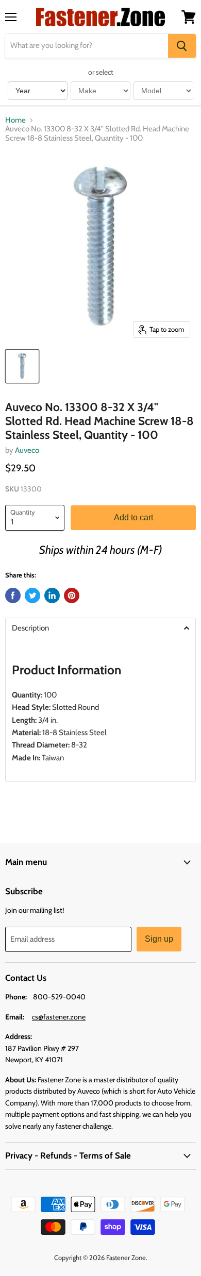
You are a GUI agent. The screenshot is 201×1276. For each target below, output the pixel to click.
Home (15, 120)
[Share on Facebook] (13, 595)
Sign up (159, 938)
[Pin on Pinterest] (71, 595)
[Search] (182, 46)
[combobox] (86, 46)
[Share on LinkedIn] (52, 595)
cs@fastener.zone (59, 1017)
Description (30, 628)
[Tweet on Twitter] (32, 595)
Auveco (27, 450)
